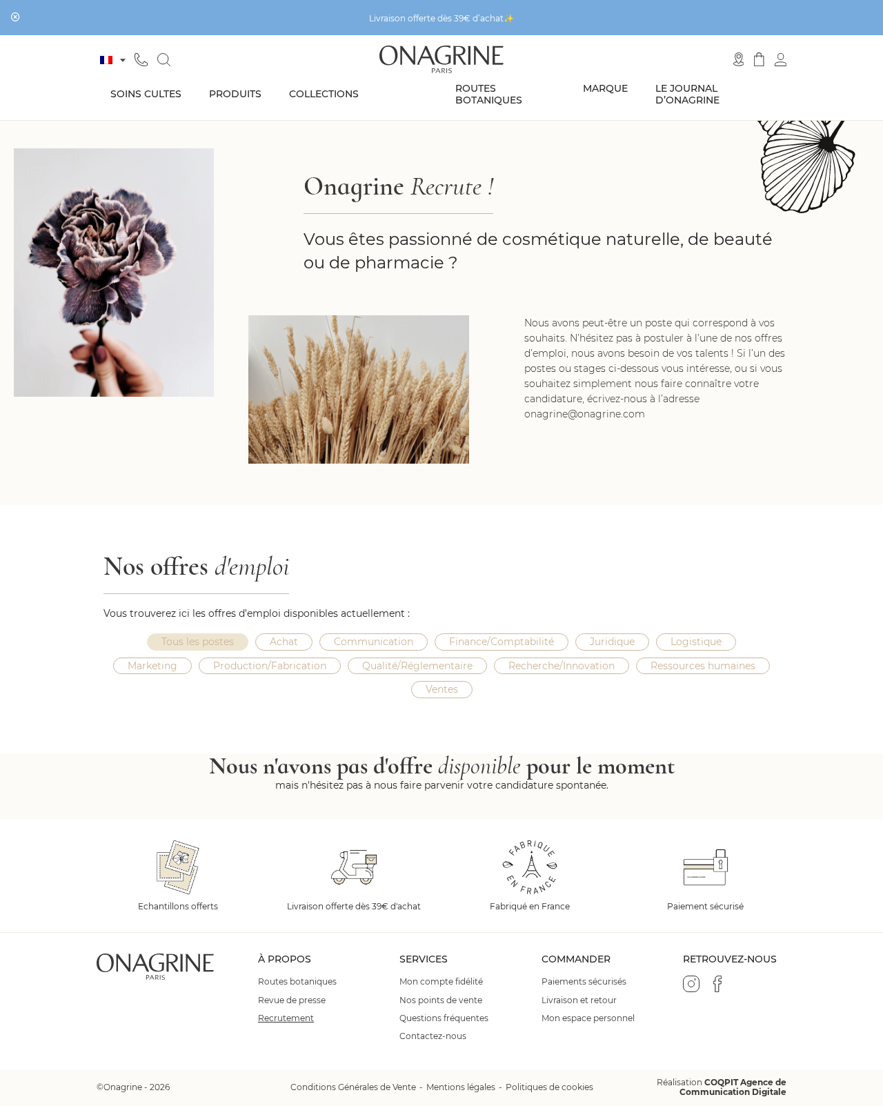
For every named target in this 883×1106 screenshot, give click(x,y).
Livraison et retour (579, 1000)
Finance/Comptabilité (501, 641)
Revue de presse (292, 1000)
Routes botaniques (488, 94)
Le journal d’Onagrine (687, 94)
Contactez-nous (432, 1036)
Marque (605, 88)
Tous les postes (197, 641)
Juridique (612, 641)
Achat (284, 641)
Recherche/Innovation (561, 666)
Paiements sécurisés (584, 982)
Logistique (696, 641)
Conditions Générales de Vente (353, 1087)
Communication (373, 641)
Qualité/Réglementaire (417, 666)
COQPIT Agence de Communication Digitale (732, 1087)
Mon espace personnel (588, 1018)
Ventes (442, 689)
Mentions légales (460, 1087)
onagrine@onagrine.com (584, 414)
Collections (324, 94)
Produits (235, 94)
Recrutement (286, 1018)
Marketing (152, 666)
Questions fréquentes (443, 1018)
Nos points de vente (440, 1000)
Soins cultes (145, 94)
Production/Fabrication (269, 666)
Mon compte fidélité (441, 982)
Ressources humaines (703, 666)
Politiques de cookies (549, 1087)
